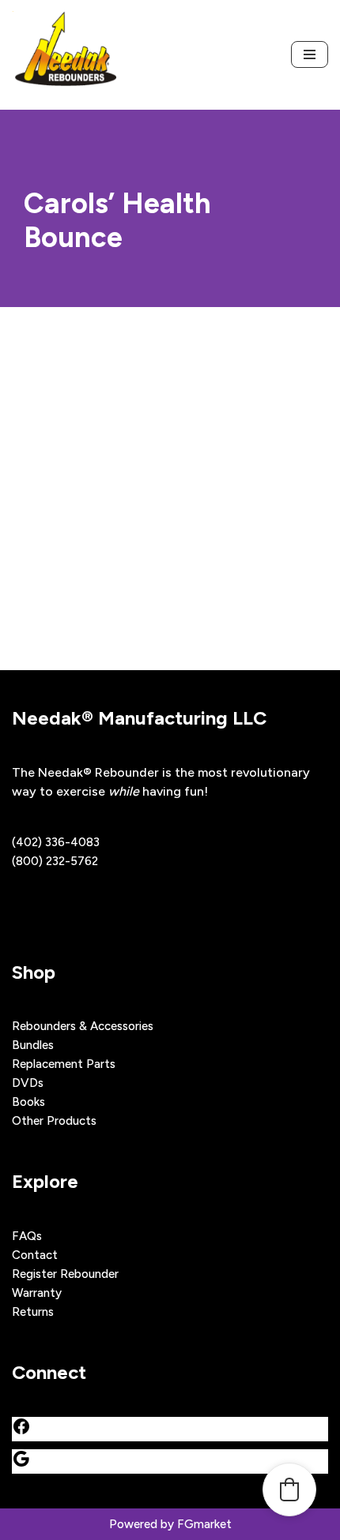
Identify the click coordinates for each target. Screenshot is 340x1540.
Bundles (33, 1045)
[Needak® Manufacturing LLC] (65, 55)
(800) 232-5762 (55, 861)
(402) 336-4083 (56, 842)
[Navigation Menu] (309, 54)
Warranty (37, 1293)
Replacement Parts (63, 1064)
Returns (33, 1312)
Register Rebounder (65, 1274)
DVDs (27, 1083)
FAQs (27, 1236)
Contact (35, 1255)
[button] (289, 1489)
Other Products (54, 1121)
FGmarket (204, 1524)
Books (28, 1102)
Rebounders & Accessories (82, 1026)
